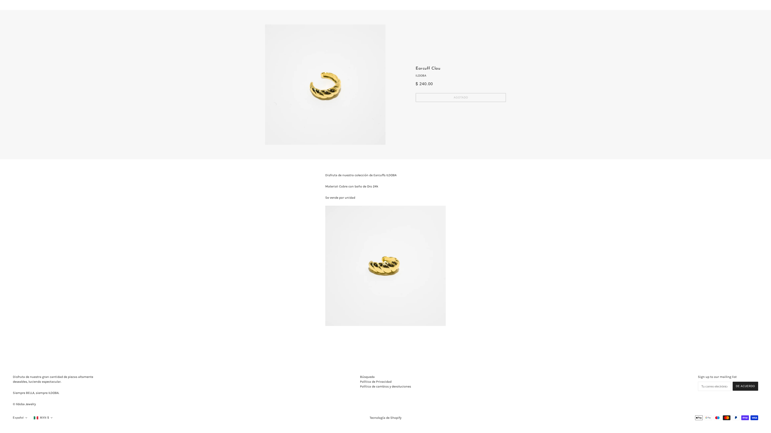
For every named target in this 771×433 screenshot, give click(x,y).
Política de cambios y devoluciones (385, 386)
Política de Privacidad (376, 381)
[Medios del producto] (385, 266)
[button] (20, 417)
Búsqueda (367, 377)
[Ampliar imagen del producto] (325, 84)
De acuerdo (745, 386)
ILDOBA (421, 75)
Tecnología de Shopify (385, 418)
